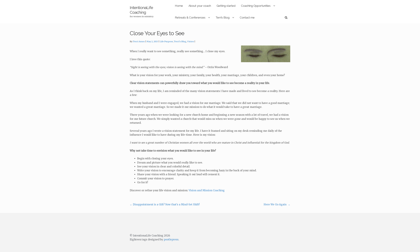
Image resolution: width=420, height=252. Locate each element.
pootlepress (171, 239)
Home (179, 5)
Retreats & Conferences (190, 17)
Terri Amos (139, 41)
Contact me (247, 17)
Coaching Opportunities (256, 5)
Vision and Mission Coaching (207, 190)
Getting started (226, 5)
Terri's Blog (180, 41)
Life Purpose (166, 41)
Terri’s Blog (223, 17)
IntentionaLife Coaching (141, 10)
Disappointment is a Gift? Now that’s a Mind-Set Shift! (165, 204)
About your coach (200, 5)
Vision (190, 41)
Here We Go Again (277, 204)
